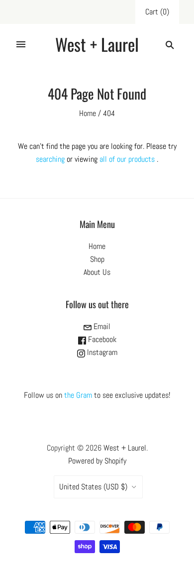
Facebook (101, 339)
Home (87, 113)
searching (50, 159)
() (157, 11)
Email (101, 326)
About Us (97, 272)
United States (93, 486)
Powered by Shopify (97, 461)
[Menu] (21, 44)
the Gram (78, 395)
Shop (97, 259)
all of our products (127, 159)
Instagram (101, 352)
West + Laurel (124, 448)
